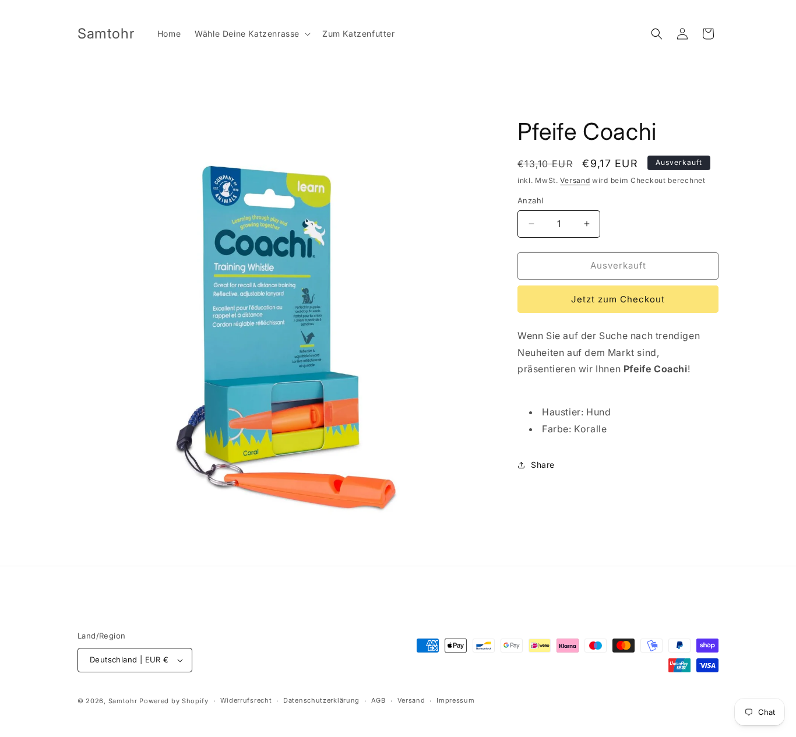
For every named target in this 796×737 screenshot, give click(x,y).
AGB (378, 700)
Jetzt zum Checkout (618, 299)
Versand (575, 180)
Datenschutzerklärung (321, 700)
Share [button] (543, 465)
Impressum (455, 700)
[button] (251, 34)
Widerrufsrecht (246, 700)
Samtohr (123, 701)
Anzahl (530, 200)
